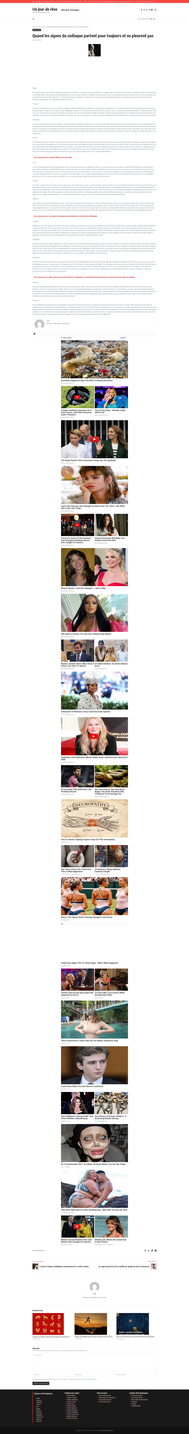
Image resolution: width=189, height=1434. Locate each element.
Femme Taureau (72, 1397)
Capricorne (39, 1417)
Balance (38, 1410)
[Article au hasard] (151, 19)
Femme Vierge (71, 1406)
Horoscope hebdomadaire (139, 1399)
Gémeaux (39, 1402)
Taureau (38, 1400)
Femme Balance (72, 1408)
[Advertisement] (94, 72)
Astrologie (74, 10)
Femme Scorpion (72, 1410)
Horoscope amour (105, 1401)
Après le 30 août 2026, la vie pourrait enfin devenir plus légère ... (135, 1337)
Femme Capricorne (73, 1414)
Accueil (34, 27)
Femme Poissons (72, 1418)
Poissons (39, 1421)
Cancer (38, 1404)
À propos (134, 1401)
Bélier (38, 1398)
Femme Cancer (71, 1401)
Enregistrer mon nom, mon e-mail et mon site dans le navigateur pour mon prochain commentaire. (65, 1379)
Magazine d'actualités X (107, 1430)
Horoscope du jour (105, 1395)
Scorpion (39, 1413)
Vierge (38, 1408)
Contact (133, 1403)
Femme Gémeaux (72, 1399)
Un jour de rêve (44, 9)
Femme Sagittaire (72, 1412)
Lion (37, 1406)
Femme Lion (70, 1403)
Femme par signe (136, 1395)
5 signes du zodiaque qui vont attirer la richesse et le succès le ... (94, 1337)
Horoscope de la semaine (107, 1397)
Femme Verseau (72, 1416)
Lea (94, 1294)
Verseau (38, 1419)
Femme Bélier (71, 1395)
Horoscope (41, 27)
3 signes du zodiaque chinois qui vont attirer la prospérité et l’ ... (51, 1337)
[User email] (34, 334)
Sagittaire (39, 1415)
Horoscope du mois (105, 1399)
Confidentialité (135, 1406)
